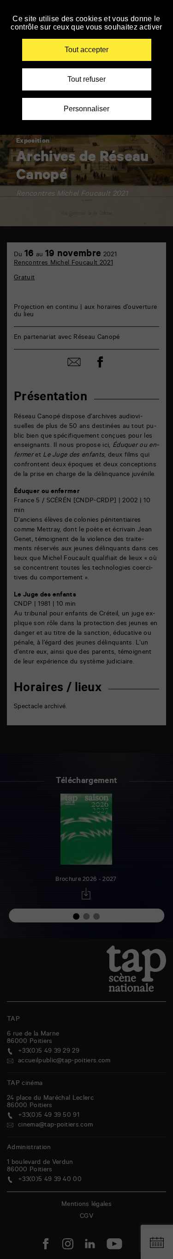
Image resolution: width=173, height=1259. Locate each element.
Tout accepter (86, 50)
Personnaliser (86, 109)
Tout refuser (86, 79)
